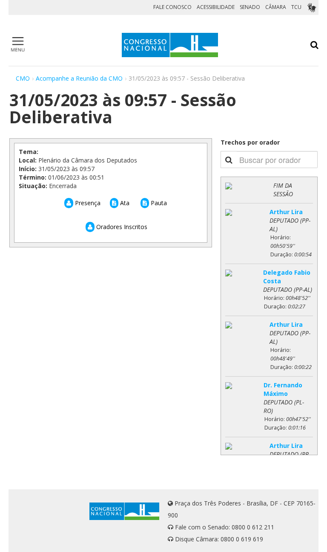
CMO (23, 78)
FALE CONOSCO (172, 7)
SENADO (250, 7)
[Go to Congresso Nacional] (170, 45)
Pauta (158, 203)
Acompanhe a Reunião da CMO (79, 78)
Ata (123, 203)
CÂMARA (275, 7)
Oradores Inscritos (121, 227)
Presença (86, 203)
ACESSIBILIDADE (216, 7)
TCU (296, 7)
